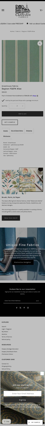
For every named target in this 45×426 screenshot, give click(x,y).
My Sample (36, 422)
